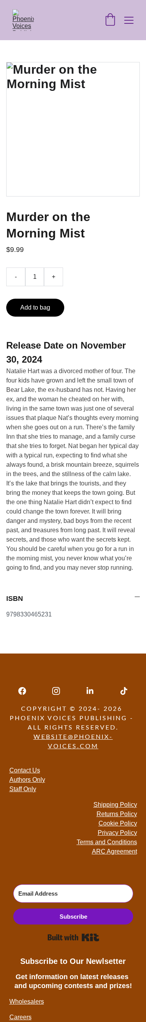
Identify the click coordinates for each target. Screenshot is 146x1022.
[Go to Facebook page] (26, 691)
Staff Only (22, 789)
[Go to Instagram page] (60, 691)
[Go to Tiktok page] (124, 691)
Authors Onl (25, 779)
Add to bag (35, 307)
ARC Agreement (114, 851)
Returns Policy (117, 814)
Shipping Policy (115, 804)
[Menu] (129, 20)
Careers (20, 1017)
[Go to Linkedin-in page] (94, 691)
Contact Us (24, 770)
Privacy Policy (117, 832)
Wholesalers (26, 1001)
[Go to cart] (110, 20)
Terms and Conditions (107, 842)
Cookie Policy (118, 823)
